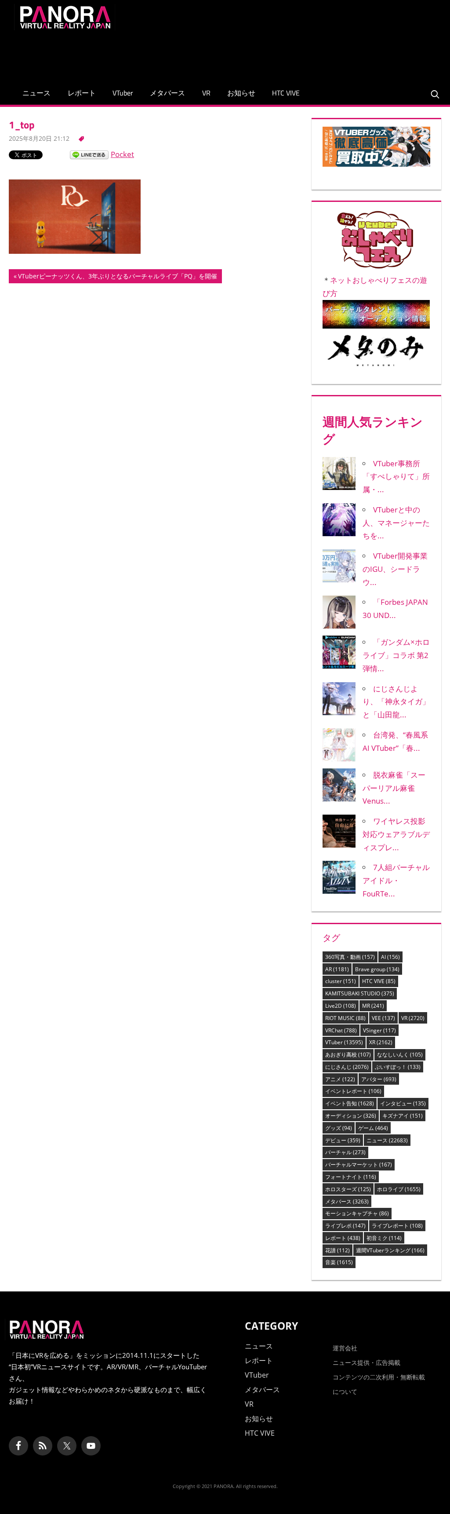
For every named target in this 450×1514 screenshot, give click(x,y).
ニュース (36, 93)
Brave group (377, 969)
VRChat (341, 1030)
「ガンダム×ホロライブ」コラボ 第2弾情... (396, 655)
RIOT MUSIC (345, 1018)
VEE (383, 1018)
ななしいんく (400, 1054)
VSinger (379, 1030)
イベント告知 (349, 1103)
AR (337, 969)
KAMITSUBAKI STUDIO (359, 993)
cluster (340, 981)
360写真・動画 (350, 957)
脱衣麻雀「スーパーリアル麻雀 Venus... (394, 788)
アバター (378, 1079)
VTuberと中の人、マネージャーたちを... (396, 523)
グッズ (338, 1128)
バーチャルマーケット (358, 1164)
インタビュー (403, 1103)
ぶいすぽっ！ (398, 1067)
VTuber (122, 93)
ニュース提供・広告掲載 (366, 1362)
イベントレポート (353, 1091)
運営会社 (345, 1348)
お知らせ (241, 93)
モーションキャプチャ (357, 1213)
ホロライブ (399, 1189)
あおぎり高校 (348, 1054)
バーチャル (345, 1152)
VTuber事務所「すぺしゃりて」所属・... (396, 476)
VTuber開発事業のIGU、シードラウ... (395, 569)
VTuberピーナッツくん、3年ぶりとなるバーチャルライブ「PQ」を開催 (117, 277)
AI (390, 957)
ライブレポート (397, 1225)
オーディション (350, 1115)
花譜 (337, 1250)
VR (206, 93)
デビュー (342, 1140)
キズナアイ (402, 1115)
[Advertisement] (276, 53)
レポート (82, 93)
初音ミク (384, 1238)
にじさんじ (347, 1067)
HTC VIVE (286, 93)
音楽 (339, 1262)
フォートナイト (350, 1177)
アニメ (340, 1079)
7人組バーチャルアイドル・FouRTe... (396, 880)
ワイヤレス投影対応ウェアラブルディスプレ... (396, 834)
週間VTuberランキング (390, 1250)
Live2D (340, 1005)
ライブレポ (345, 1225)
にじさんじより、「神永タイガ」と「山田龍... (396, 702)
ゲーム (373, 1128)
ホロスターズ (348, 1189)
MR (373, 1005)
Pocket (122, 154)
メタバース (167, 93)
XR (380, 1042)
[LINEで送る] (89, 154)
